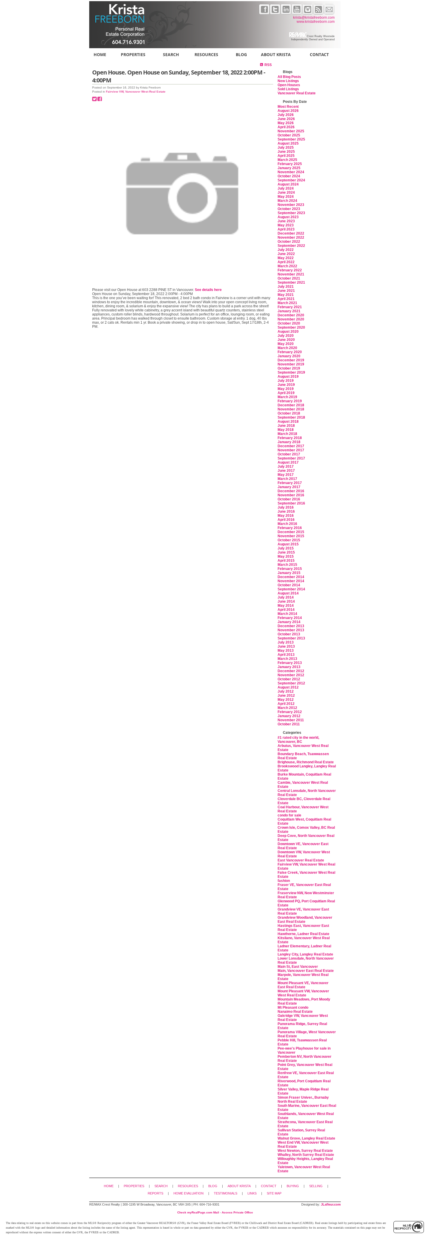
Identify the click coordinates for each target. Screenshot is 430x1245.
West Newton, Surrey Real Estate (305, 1151)
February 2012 (290, 712)
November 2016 (291, 495)
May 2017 (286, 475)
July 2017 (286, 466)
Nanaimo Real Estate (295, 1012)
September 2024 (291, 180)
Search (171, 54)
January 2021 (289, 311)
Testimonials (225, 1193)
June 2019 (286, 385)
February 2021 (290, 307)
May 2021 (286, 295)
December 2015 (291, 532)
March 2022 (287, 266)
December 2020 (291, 315)
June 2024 (286, 192)
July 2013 (286, 642)
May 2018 (286, 430)
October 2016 (289, 499)
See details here (208, 290)
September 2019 (291, 372)
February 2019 (290, 401)
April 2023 (286, 229)
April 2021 (286, 299)
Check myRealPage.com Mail (198, 1212)
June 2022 (286, 254)
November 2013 (291, 630)
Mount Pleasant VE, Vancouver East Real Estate (303, 985)
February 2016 (290, 528)
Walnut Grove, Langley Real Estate (306, 1138)
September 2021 (291, 282)
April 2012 (286, 704)
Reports (155, 1193)
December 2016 (291, 491)
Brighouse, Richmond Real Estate (306, 762)
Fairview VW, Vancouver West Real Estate (136, 91)
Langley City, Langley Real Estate (305, 954)
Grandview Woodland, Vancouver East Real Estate (305, 919)
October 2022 (289, 242)
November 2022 (291, 237)
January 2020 (289, 356)
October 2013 (289, 634)
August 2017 (288, 462)
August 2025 (288, 143)
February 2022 (290, 270)
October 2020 (289, 323)
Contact (319, 54)
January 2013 (289, 667)
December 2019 (291, 360)
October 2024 (289, 176)
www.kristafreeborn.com (316, 22)
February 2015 (290, 569)
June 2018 (286, 426)
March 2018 (287, 434)
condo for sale (289, 815)
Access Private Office (237, 1212)
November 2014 (291, 581)
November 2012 (291, 675)
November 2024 (291, 172)
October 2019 (289, 368)
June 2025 (286, 152)
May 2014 (286, 606)
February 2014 (290, 618)
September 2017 (291, 458)
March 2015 (287, 565)
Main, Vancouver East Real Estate (306, 971)
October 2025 (289, 135)
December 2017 (291, 446)
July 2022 (286, 250)
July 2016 (286, 507)
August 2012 (288, 687)
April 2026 (286, 127)
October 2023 (289, 209)
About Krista (276, 54)
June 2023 (286, 221)
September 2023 (291, 213)
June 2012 (286, 695)
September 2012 (291, 683)
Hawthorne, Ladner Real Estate (303, 934)
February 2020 (290, 352)
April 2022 (286, 262)
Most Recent (288, 107)
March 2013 (287, 659)
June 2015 (286, 552)
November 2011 (291, 720)
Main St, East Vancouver (298, 967)
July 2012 (286, 691)
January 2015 (289, 573)
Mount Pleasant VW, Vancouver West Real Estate (303, 993)
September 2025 (291, 139)
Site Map (274, 1193)
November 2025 (291, 131)
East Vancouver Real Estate (301, 860)
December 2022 (291, 233)
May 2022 (286, 258)
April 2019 (286, 393)
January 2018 (289, 442)
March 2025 (287, 160)
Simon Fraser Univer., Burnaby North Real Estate (303, 1099)
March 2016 (287, 524)
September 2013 (291, 638)
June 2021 (286, 291)
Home (100, 54)
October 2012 (289, 679)
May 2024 (286, 197)
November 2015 (291, 536)
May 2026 (286, 123)
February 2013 (290, 663)
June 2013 (286, 646)
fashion (284, 881)
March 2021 (287, 303)
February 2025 (290, 164)
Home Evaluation (188, 1193)
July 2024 (286, 188)
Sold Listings (288, 89)
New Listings (288, 81)
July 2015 (286, 548)
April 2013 (286, 655)
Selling (316, 1186)
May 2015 (286, 556)
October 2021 (289, 278)
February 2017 (290, 483)
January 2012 (289, 716)
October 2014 (289, 585)
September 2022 (291, 246)
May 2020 (286, 344)
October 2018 (289, 413)
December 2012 (291, 671)
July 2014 (286, 597)
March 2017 (287, 479)
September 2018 (291, 417)
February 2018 (290, 438)
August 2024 (288, 184)
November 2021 (291, 274)
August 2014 (288, 593)
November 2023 (291, 205)
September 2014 (291, 589)
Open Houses (289, 85)
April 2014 (286, 610)
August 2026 (288, 111)
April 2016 (286, 520)
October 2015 (289, 540)
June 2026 (286, 119)
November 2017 (291, 450)
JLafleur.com (331, 1204)
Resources (206, 54)
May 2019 (286, 389)
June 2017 (286, 471)
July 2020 (286, 336)
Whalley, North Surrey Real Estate (306, 1155)
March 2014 (287, 614)
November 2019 (291, 364)
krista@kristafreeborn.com (314, 17)
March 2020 (287, 348)
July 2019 (286, 381)
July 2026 (286, 115)
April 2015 (286, 561)
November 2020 (291, 319)
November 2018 (291, 409)
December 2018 (291, 405)
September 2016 (291, 503)
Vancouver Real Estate (297, 93)
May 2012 (286, 700)
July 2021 (286, 287)
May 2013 (286, 650)
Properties (133, 54)
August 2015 (288, 544)
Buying (293, 1186)
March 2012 (287, 708)
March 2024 (287, 201)
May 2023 (286, 225)
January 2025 (289, 168)
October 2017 (289, 454)
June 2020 (286, 340)
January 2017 (289, 487)
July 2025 (286, 147)
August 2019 (288, 376)
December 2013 (291, 626)
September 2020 (291, 327)
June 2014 (286, 601)
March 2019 (287, 397)
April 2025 (286, 156)
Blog (241, 54)
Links (252, 1193)
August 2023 (288, 217)
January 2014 (289, 622)
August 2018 (288, 421)
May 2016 (286, 516)
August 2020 (288, 332)
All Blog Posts (289, 77)
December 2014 (291, 577)
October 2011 (289, 724)
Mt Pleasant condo (293, 1007)
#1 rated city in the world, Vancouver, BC (298, 740)
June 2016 (286, 511)
